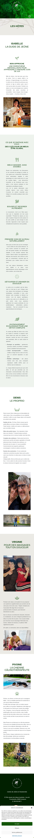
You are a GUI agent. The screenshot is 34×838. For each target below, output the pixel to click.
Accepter (17, 823)
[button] (31, 808)
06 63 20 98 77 (18, 801)
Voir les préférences (17, 832)
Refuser (17, 828)
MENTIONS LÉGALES (17, 835)
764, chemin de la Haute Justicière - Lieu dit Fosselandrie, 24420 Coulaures (18, 798)
